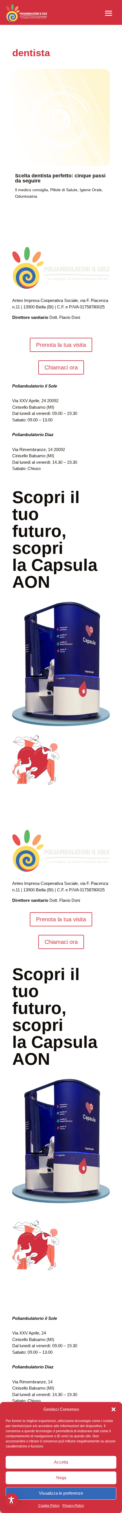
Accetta (61, 1462)
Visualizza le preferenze (61, 1493)
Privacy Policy (73, 1506)
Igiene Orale (91, 190)
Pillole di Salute (63, 190)
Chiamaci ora (61, 367)
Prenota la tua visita (61, 345)
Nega (61, 1477)
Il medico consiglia (31, 190)
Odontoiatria (26, 196)
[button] (113, 1409)
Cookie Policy (49, 1506)
